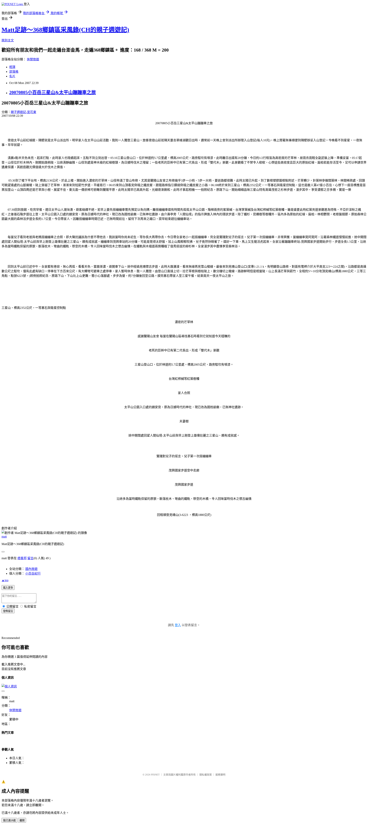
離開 (22, 820)
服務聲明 (220, 774)
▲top (5, 580)
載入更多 (8, 587)
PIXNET (155, 774)
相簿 (12, 67)
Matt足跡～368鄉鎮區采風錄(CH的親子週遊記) (65, 29)
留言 (30, 558)
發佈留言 (8, 611)
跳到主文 (8, 40)
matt (4, 536)
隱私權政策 (205, 774)
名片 (12, 76)
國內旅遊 (31, 569)
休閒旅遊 (33, 59)
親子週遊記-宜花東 (23, 112)
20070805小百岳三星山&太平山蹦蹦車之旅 (52, 92)
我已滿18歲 (9, 820)
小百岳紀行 (33, 573)
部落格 (13, 71)
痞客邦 (22, 558)
